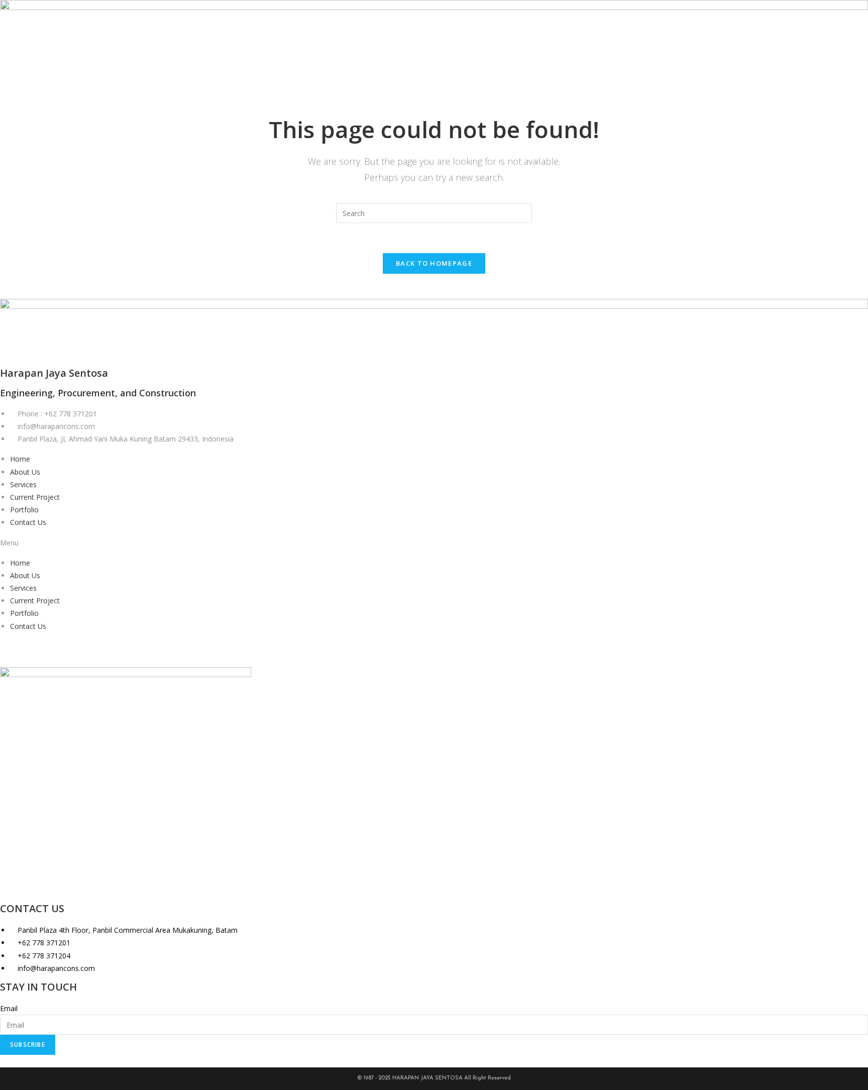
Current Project (35, 497)
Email (9, 1008)
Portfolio (24, 509)
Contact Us (28, 522)
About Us (25, 472)
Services (23, 484)
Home (20, 459)
